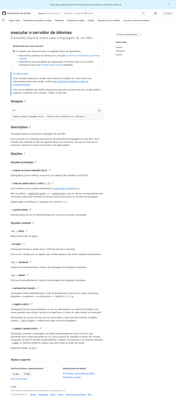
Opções (16, 153)
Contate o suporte (73, 377)
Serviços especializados (75, 394)
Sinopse (17, 101)
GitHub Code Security (51, 65)
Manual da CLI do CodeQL (109, 20)
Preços (60, 394)
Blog (89, 394)
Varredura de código (76, 20)
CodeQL (91, 20)
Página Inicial (14, 20)
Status (53, 394)
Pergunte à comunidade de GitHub (80, 373)
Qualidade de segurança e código (37, 20)
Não (28, 374)
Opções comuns (21, 223)
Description (19, 127)
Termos (33, 394)
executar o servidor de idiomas (136, 20)
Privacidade (43, 394)
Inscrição (168, 13)
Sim (17, 374)
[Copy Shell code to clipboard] (99, 110)
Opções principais (22, 162)
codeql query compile (63, 188)
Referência (59, 20)
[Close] (169, 4)
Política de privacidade (19, 379)
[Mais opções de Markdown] (140, 35)
